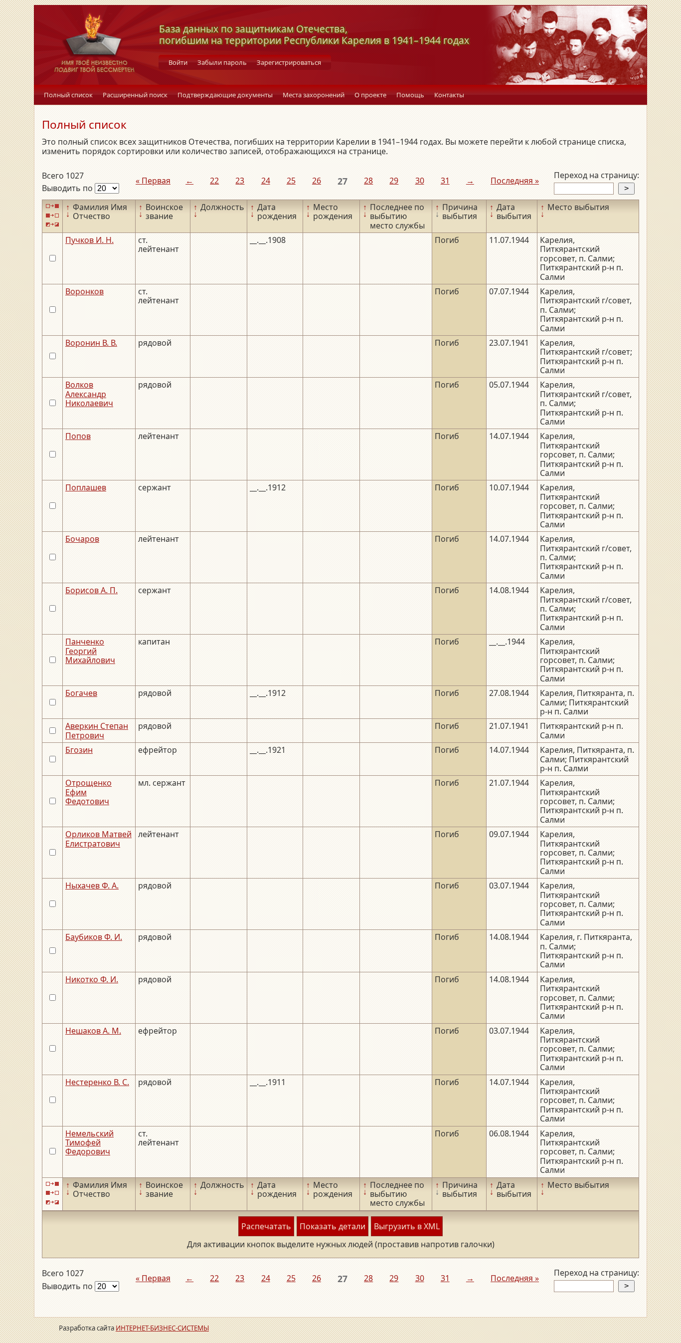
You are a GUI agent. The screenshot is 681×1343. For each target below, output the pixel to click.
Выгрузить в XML (407, 1226)
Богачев (81, 692)
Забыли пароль (222, 62)
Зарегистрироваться (289, 62)
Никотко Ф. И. (91, 979)
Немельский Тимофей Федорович (89, 1142)
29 (393, 180)
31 (445, 180)
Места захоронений (313, 94)
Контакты (449, 94)
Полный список (68, 94)
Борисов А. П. (91, 590)
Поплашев (85, 487)
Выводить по (68, 188)
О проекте (370, 94)
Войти (178, 62)
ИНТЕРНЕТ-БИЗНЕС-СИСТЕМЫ (162, 1328)
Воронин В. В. (91, 342)
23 (239, 180)
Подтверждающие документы (225, 94)
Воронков (84, 291)
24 (265, 180)
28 (368, 180)
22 (214, 180)
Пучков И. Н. (89, 239)
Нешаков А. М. (93, 1030)
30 (419, 180)
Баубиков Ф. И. (93, 936)
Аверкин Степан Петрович (96, 730)
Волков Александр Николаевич (89, 394)
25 (291, 180)
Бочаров (82, 538)
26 (316, 180)
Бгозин (79, 749)
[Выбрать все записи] (52, 206)
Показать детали (332, 1226)
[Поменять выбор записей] (52, 224)
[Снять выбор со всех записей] (52, 215)
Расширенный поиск (135, 94)
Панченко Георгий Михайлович (90, 651)
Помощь (410, 94)
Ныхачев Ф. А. (92, 885)
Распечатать (266, 1226)
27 (342, 181)
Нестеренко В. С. (97, 1082)
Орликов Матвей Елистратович (98, 839)
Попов (78, 436)
